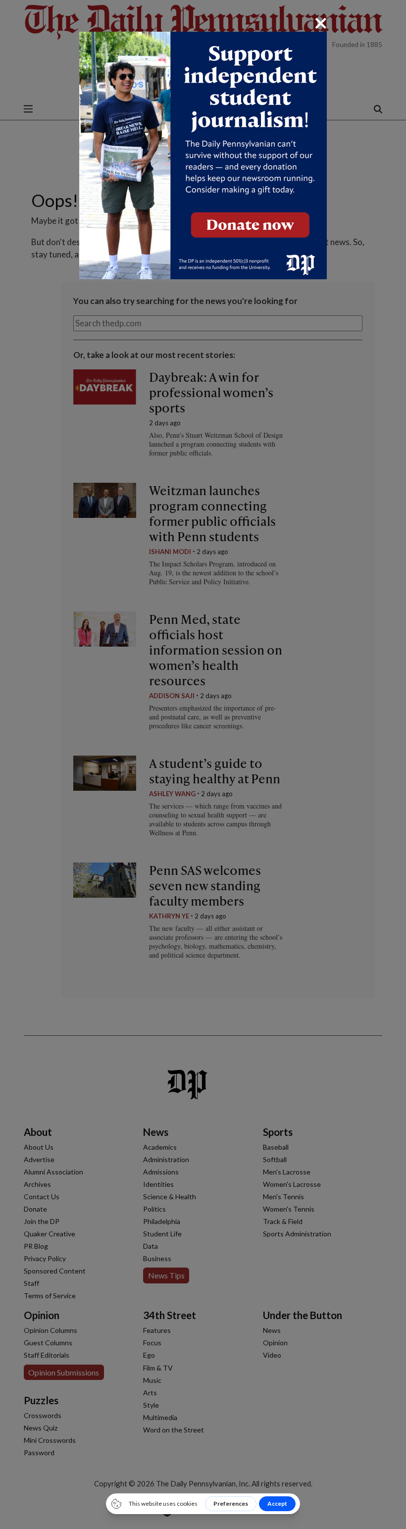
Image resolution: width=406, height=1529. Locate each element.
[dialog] (203, 764)
